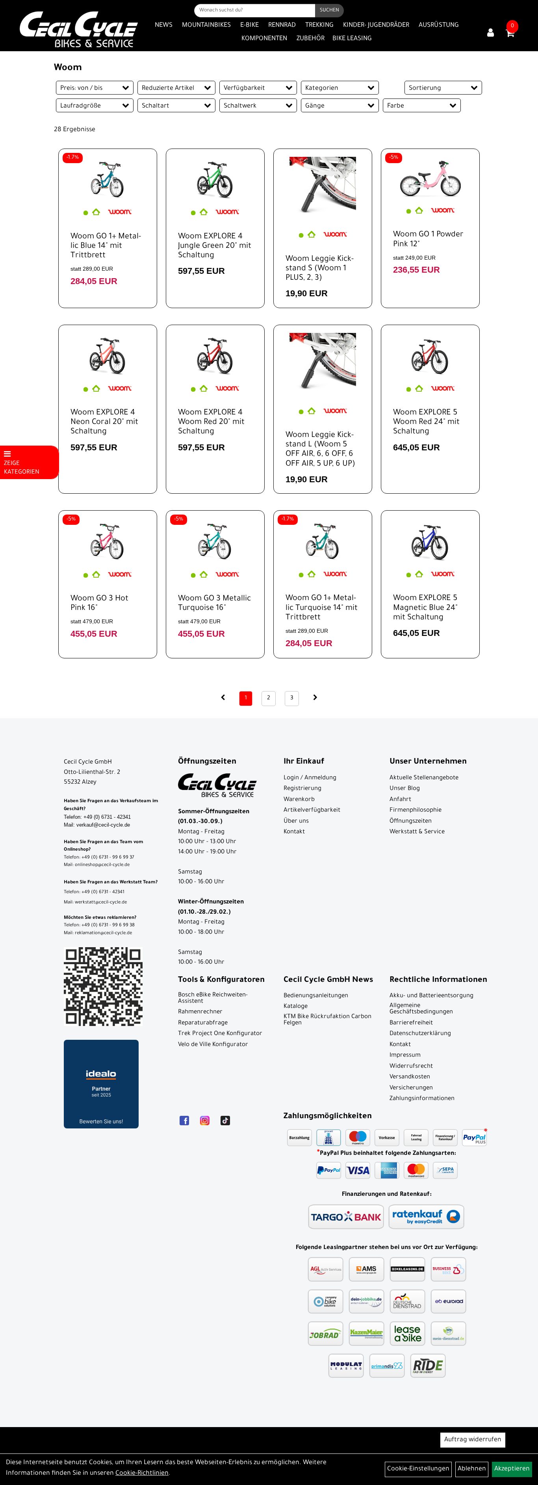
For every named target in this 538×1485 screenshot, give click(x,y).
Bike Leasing (352, 39)
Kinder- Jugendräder (376, 25)
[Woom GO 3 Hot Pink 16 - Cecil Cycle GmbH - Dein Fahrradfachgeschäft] (107, 541)
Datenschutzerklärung (420, 1034)
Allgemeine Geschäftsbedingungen (421, 1009)
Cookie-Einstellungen (418, 1469)
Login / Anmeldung (310, 778)
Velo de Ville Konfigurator (213, 1045)
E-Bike (249, 25)
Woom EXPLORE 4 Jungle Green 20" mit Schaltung (214, 246)
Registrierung (302, 789)
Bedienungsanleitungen (316, 996)
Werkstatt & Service (417, 832)
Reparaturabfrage (203, 1023)
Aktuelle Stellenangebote (424, 778)
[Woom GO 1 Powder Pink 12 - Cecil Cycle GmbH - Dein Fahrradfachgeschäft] (430, 178)
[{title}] (490, 33)
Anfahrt (400, 800)
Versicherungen (411, 1088)
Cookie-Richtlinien (142, 1473)
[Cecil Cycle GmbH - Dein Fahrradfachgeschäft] (79, 29)
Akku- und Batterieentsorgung (431, 996)
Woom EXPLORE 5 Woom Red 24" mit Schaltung (426, 423)
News (164, 25)
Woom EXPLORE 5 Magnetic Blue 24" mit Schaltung (425, 608)
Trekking (319, 25)
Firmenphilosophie (416, 810)
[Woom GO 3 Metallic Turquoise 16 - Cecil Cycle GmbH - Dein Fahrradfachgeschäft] (215, 541)
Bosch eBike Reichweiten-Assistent (213, 998)
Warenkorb (299, 800)
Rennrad (282, 25)
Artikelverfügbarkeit (312, 810)
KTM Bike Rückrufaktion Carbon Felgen (327, 1020)
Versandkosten (410, 1077)
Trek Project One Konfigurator (220, 1034)
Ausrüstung (439, 25)
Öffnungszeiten (411, 821)
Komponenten (264, 39)
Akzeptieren (512, 1469)
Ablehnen (472, 1469)
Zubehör (311, 39)
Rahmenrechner (200, 1012)
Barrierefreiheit (411, 1023)
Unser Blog (405, 789)
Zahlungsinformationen (422, 1099)
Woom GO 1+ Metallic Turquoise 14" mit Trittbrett (322, 608)
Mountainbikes (206, 25)
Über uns (296, 821)
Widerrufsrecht (411, 1066)
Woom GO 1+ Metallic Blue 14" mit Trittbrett (105, 246)
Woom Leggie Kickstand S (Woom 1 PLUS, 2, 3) (320, 269)
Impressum (405, 1055)
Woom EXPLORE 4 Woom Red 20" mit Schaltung (211, 423)
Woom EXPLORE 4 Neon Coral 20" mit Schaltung (104, 423)
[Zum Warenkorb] (510, 35)
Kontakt (294, 832)
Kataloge (296, 1007)
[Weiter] (315, 698)
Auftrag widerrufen (472, 1440)
